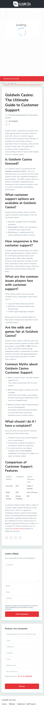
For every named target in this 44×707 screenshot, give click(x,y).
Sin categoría (13, 121)
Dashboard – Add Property (26, 704)
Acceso (4, 704)
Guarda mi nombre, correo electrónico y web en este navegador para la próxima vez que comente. (21, 607)
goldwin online (18, 529)
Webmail (12, 704)
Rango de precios (11, 676)
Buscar (22, 686)
